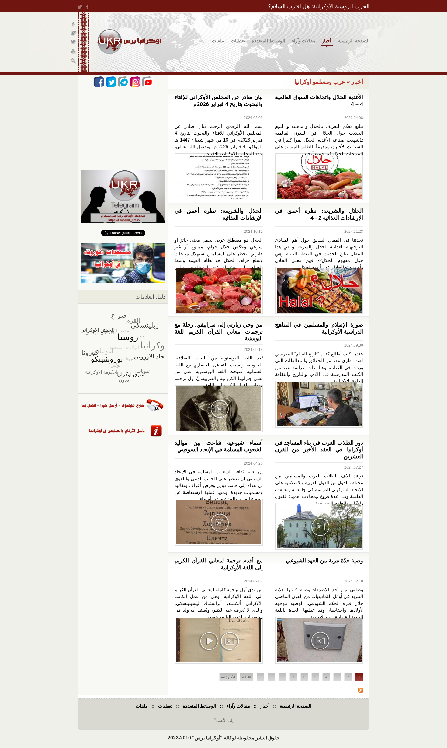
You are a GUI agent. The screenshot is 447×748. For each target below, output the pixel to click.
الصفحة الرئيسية (353, 40)
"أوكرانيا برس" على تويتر (74, 43)
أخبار (326, 40)
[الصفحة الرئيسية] (129, 41)
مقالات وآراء (303, 40)
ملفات (218, 40)
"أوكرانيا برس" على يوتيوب (74, 52)
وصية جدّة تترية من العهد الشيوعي (324, 561)
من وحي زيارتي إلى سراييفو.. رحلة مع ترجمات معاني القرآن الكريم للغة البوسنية (219, 331)
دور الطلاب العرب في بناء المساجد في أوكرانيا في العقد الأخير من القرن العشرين (319, 450)
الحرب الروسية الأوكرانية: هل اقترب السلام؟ (318, 6)
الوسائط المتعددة (268, 40)
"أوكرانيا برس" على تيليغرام (74, 33)
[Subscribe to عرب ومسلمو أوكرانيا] (360, 691)
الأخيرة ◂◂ (228, 677)
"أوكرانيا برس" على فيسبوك (74, 24)
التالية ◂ (247, 677)
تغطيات (238, 40)
